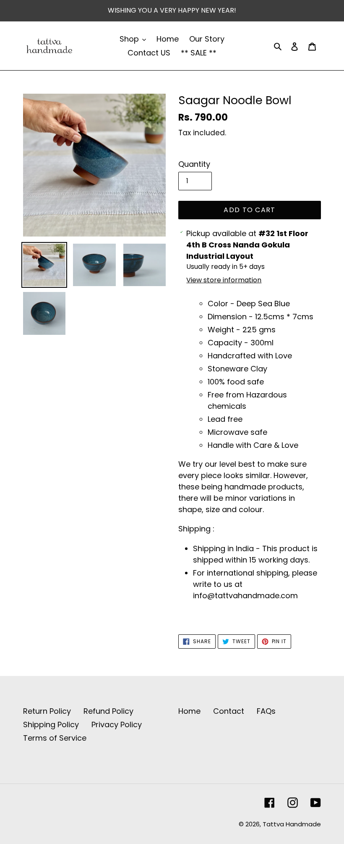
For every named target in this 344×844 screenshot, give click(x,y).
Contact (228, 711)
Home (189, 711)
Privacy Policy (116, 724)
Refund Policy (108, 711)
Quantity (194, 164)
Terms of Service (54, 738)
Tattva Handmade (292, 824)
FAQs (266, 711)
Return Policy (47, 711)
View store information (223, 280)
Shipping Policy (51, 724)
